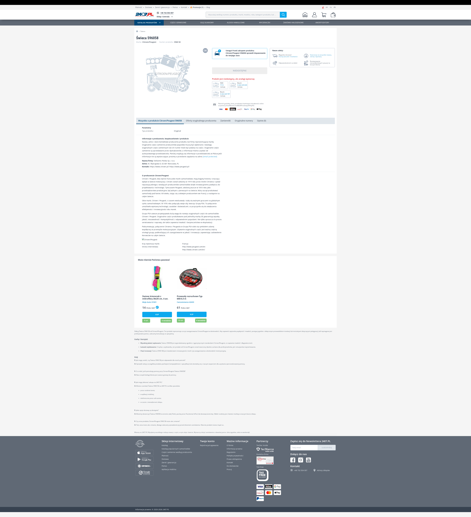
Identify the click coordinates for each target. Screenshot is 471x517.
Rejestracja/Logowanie (209, 445)
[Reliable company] (269, 460)
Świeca (142, 31)
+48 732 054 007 (300, 470)
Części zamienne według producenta (177, 452)
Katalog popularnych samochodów (176, 449)
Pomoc (175, 7)
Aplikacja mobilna (169, 469)
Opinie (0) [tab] (261, 120)
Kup (157, 314)
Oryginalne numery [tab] (244, 120)
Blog (208, 7)
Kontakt (184, 7)
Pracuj (229, 469)
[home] (137, 31)
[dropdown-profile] (314, 14)
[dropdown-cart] (323, 14)
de (335, 7)
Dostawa (148, 7)
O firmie (230, 445)
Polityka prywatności (235, 455)
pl (323, 7)
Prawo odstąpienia (234, 459)
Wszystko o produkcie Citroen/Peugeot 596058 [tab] (160, 120)
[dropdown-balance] (333, 14)
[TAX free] (269, 475)
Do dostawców (232, 466)
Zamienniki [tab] (225, 120)
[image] (157, 278)
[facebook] (292, 460)
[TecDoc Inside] (269, 449)
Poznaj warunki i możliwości (288, 57)
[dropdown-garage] (305, 14)
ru (331, 7)
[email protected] (210, 156)
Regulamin (231, 452)
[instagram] (300, 460)
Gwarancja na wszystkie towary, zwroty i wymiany (321, 56)
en (327, 7)
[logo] (144, 15)
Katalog (165, 445)
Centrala (163, 16)
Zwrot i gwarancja (162, 7)
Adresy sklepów (323, 470)
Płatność (138, 7)
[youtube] (308, 460)
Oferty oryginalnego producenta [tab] (201, 120)
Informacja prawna (234, 449)
